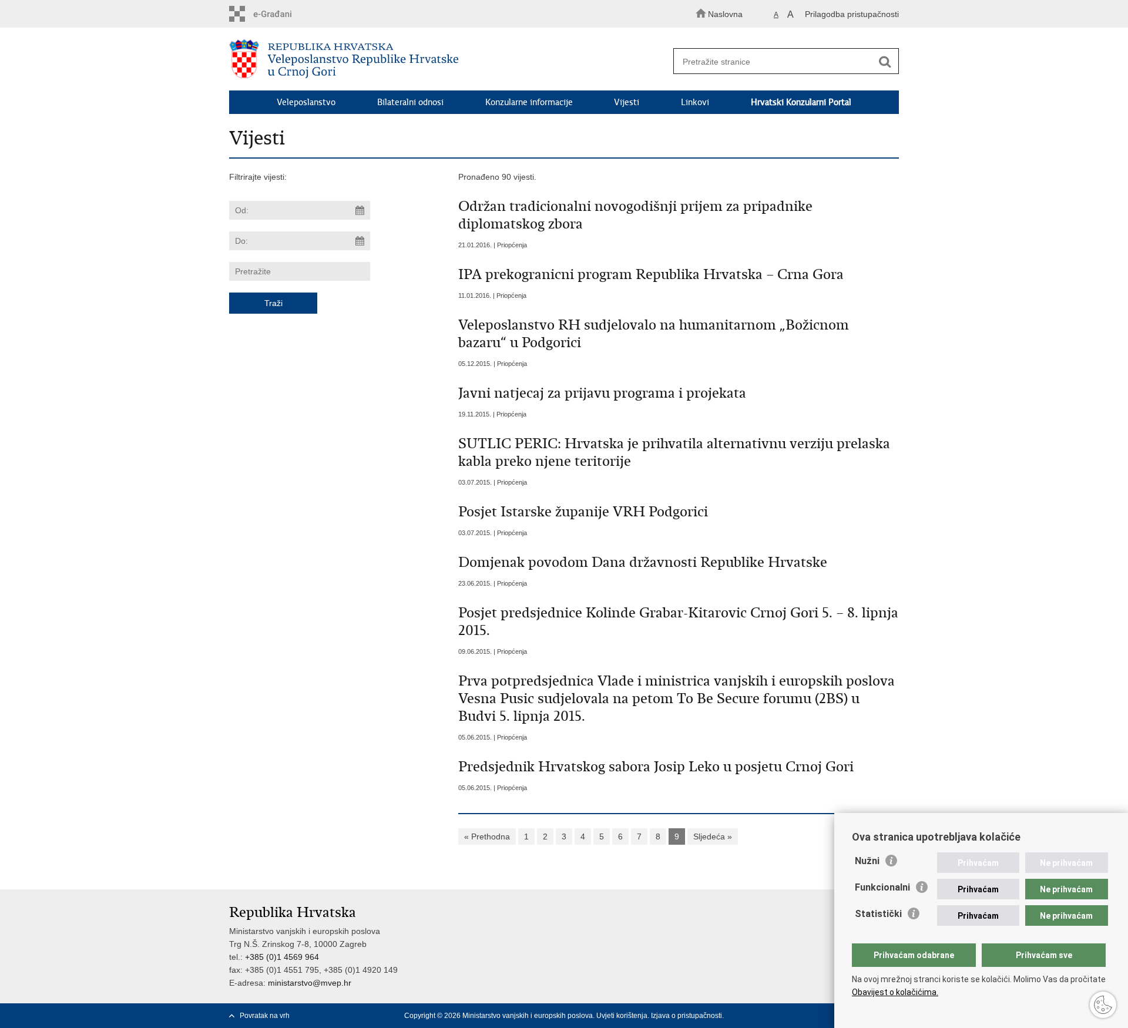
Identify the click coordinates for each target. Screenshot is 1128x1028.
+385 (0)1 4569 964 (282, 957)
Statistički (878, 913)
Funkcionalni (882, 887)
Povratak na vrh (265, 1016)
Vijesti (626, 102)
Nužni (867, 860)
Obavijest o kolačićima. (895, 992)
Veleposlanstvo (306, 102)
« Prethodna (487, 836)
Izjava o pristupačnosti (686, 1016)
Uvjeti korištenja (621, 1016)
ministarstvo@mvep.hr (309, 982)
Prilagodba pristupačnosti (852, 14)
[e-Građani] (279, 14)
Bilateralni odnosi (410, 102)
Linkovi (695, 102)
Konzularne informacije (529, 102)
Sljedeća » (712, 836)
